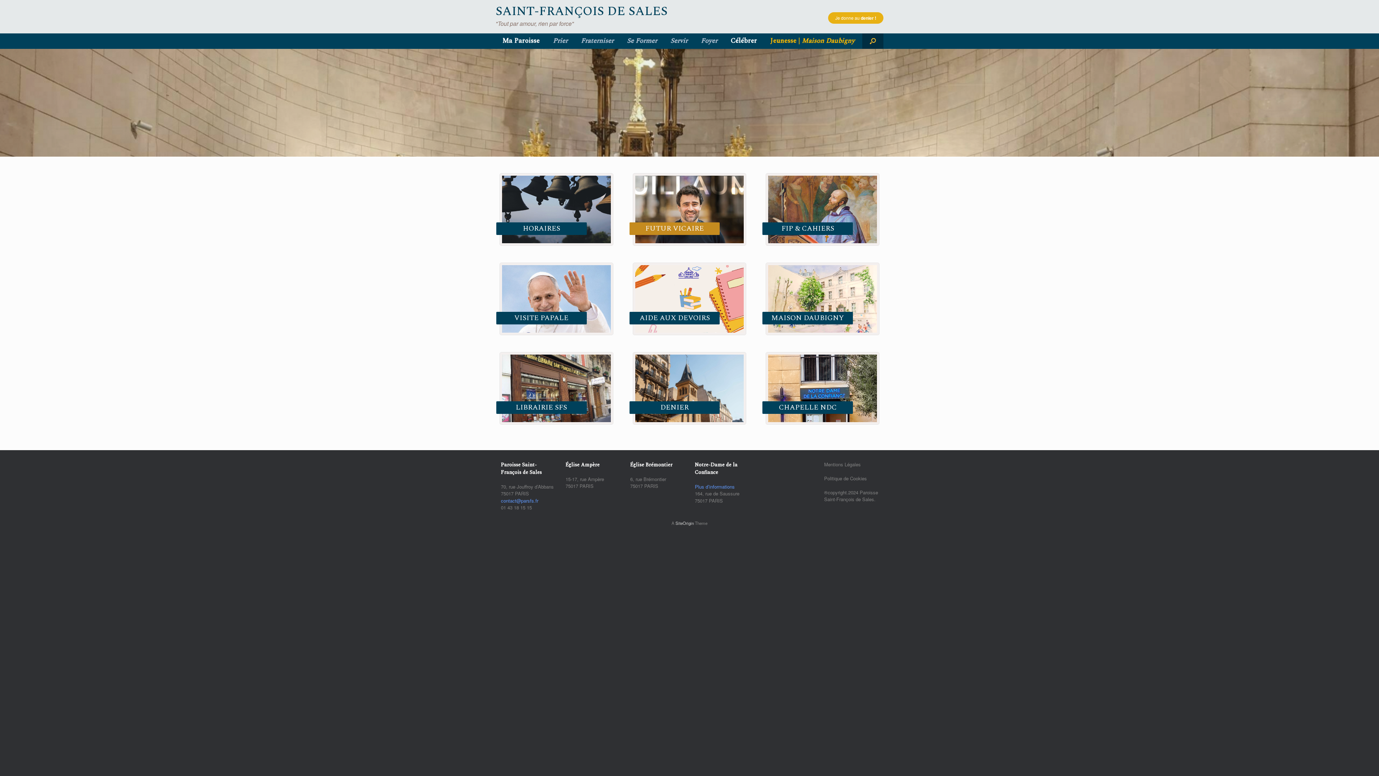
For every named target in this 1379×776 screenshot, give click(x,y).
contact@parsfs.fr (519, 500)
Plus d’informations (715, 486)
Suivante (1370, 101)
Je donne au (855, 18)
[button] (872, 41)
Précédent (9, 101)
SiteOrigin (684, 523)
